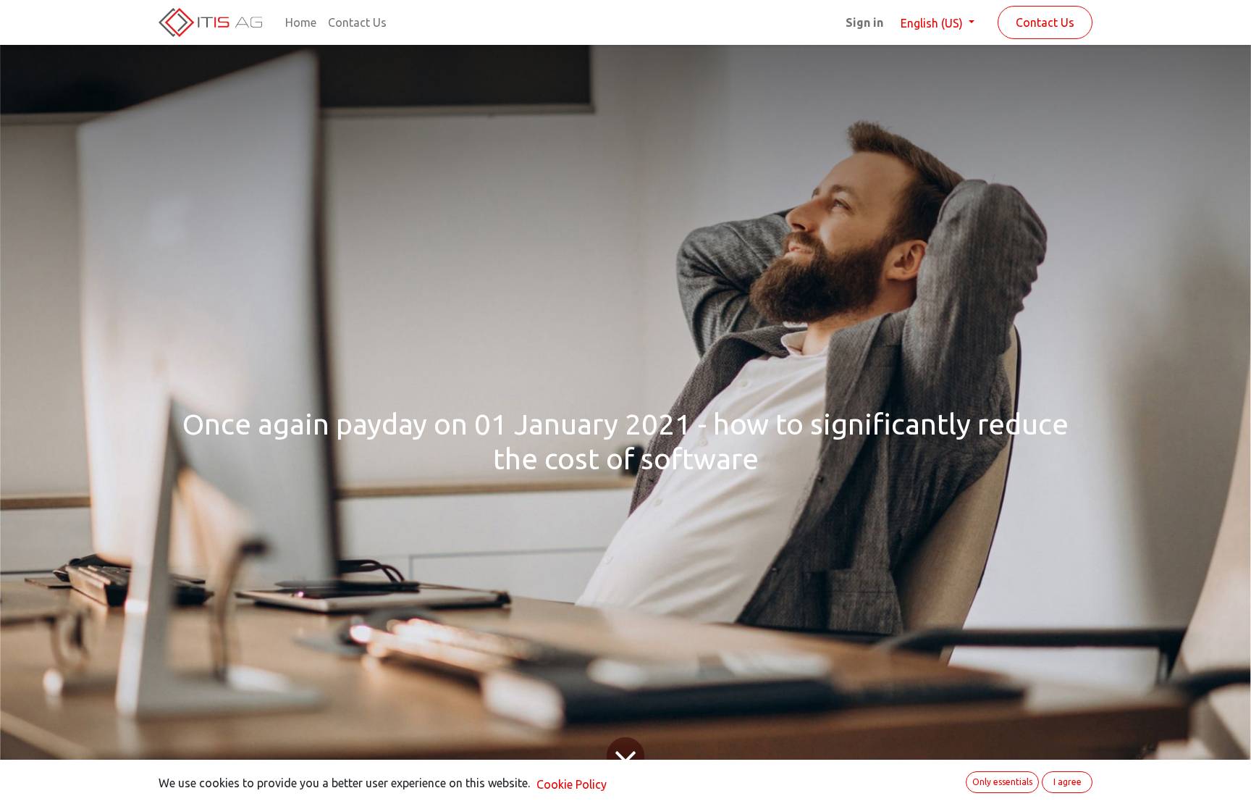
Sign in (864, 22)
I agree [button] (1067, 782)
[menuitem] (300, 22)
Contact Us (1045, 22)
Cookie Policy (571, 784)
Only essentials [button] (1002, 782)
